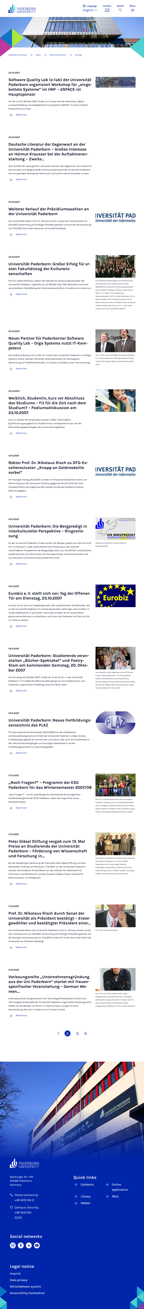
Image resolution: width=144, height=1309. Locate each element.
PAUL (115, 1196)
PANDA (85, 1203)
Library (86, 1196)
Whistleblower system (25, 1286)
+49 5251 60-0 (24, 1200)
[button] (91, 8)
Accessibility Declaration (27, 1293)
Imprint (15, 1273)
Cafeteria (87, 1184)
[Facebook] (21, 1245)
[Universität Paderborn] (24, 1163)
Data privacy (18, 1280)
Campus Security (26, 1207)
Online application (120, 1187)
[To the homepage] (22, 8)
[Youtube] (37, 1245)
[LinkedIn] (29, 1245)
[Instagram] (13, 1245)
